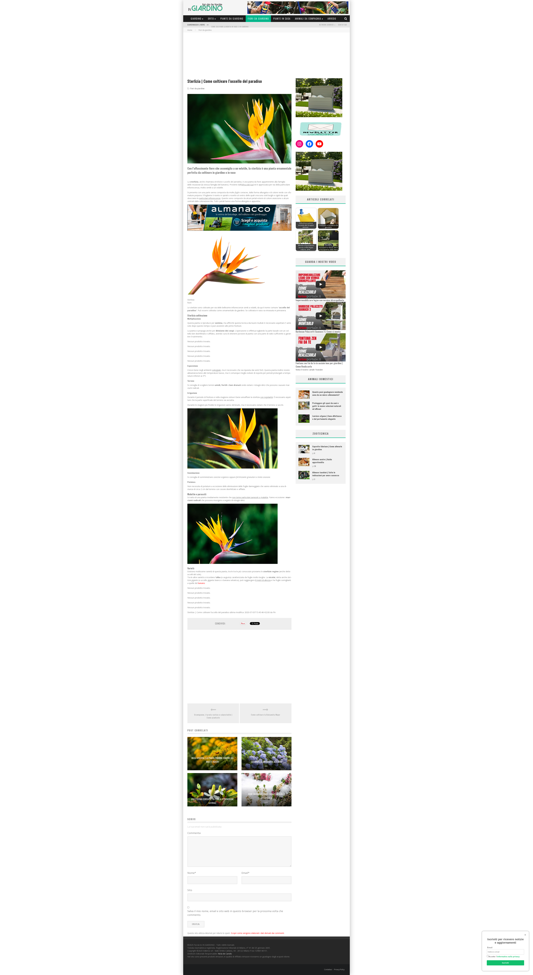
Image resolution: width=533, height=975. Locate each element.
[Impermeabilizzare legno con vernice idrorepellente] (321, 284)
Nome (191, 873)
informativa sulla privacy (508, 957)
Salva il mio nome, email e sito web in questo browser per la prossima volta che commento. (235, 912)
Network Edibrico (326, 25)
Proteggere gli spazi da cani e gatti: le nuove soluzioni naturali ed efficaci (326, 406)
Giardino (196, 18)
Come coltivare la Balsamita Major (265, 714)
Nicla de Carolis (225, 953)
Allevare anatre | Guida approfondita (322, 461)
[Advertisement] (266, 53)
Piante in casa (282, 18)
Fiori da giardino (258, 18)
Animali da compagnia (308, 18)
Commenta (194, 833)
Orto (211, 18)
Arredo (332, 18)
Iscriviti (505, 963)
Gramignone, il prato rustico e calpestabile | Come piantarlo (213, 716)
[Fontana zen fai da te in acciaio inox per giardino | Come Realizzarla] (321, 347)
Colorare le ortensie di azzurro (266, 761)
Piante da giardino (231, 18)
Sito (189, 890)
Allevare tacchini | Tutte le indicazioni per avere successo (325, 474)
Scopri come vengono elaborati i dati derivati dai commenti (257, 933)
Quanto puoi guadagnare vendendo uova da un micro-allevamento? (327, 393)
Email (245, 873)
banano (201, 583)
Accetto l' (504, 957)
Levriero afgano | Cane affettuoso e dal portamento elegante (327, 417)
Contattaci (342, 25)
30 (315, 466)
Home (189, 30)
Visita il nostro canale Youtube (309, 369)
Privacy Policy (339, 969)
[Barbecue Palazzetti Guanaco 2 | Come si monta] (321, 316)
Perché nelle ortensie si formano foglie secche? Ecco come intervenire (240, 25)
